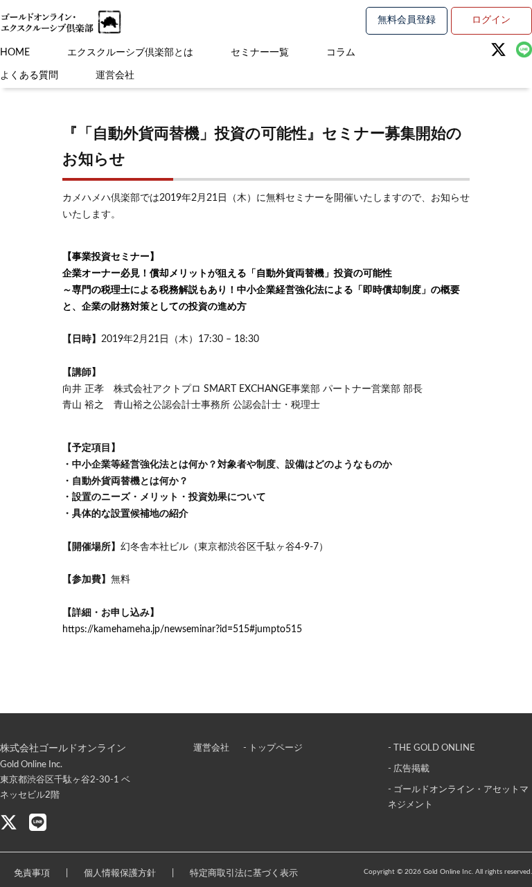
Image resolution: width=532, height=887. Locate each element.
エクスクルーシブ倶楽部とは (130, 52)
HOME (15, 52)
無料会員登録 (407, 20)
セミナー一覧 (260, 52)
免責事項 (32, 873)
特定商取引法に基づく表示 (244, 873)
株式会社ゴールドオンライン (63, 748)
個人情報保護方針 (120, 873)
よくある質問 (29, 75)
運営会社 (115, 75)
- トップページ (273, 748)
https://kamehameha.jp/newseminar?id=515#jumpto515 (182, 629)
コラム (340, 52)
